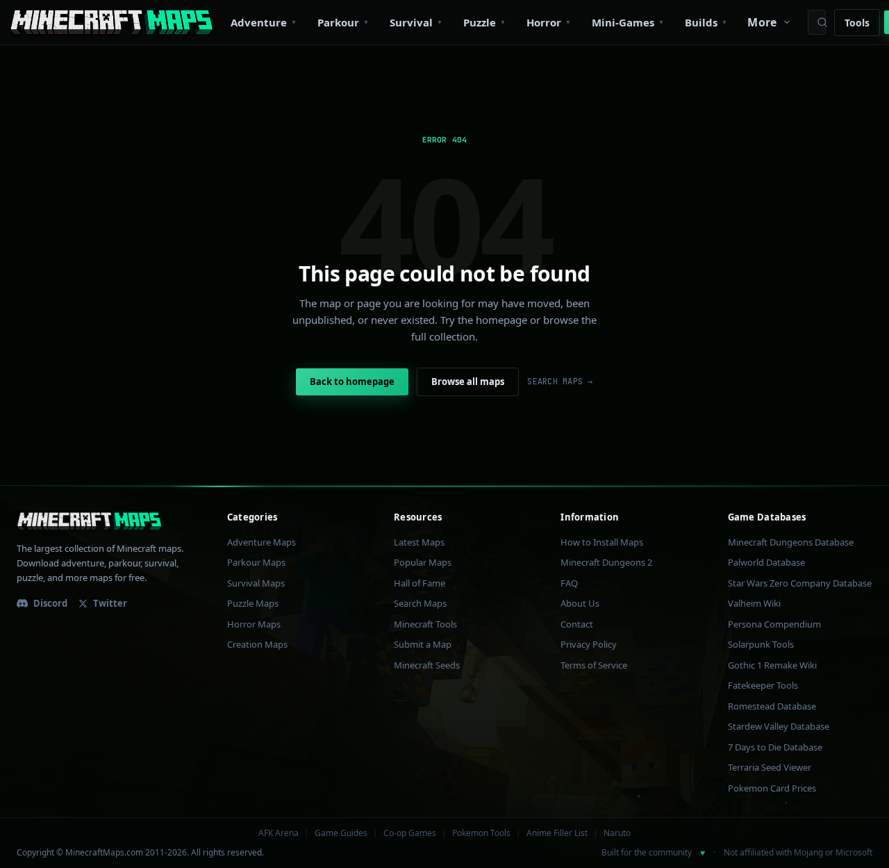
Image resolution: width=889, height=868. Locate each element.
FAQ (569, 583)
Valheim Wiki (754, 603)
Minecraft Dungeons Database (791, 542)
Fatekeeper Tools (763, 685)
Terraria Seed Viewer (769, 767)
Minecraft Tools (425, 624)
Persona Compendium (774, 624)
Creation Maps (257, 644)
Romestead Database (772, 706)
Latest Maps (419, 542)
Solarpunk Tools (761, 644)
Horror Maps (254, 624)
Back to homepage (352, 381)
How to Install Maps (601, 542)
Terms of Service (593, 665)
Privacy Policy (588, 644)
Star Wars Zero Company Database (800, 583)
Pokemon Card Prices (772, 788)
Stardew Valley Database (778, 726)
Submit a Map (422, 644)
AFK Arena (278, 833)
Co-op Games (409, 833)
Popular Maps (422, 562)
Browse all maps (467, 381)
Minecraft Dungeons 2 (606, 562)
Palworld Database (766, 562)
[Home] (111, 22)
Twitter (110, 603)
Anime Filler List (557, 833)
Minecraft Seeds (427, 665)
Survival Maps (256, 583)
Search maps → (559, 381)
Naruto (617, 833)
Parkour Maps (256, 562)
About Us (579, 603)
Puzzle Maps (253, 603)
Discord (50, 603)
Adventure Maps (261, 542)
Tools (857, 22)
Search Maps (420, 603)
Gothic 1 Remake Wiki (772, 665)
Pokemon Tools (481, 833)
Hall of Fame (419, 583)
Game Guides (341, 833)
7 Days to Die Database (775, 747)
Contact (576, 624)
